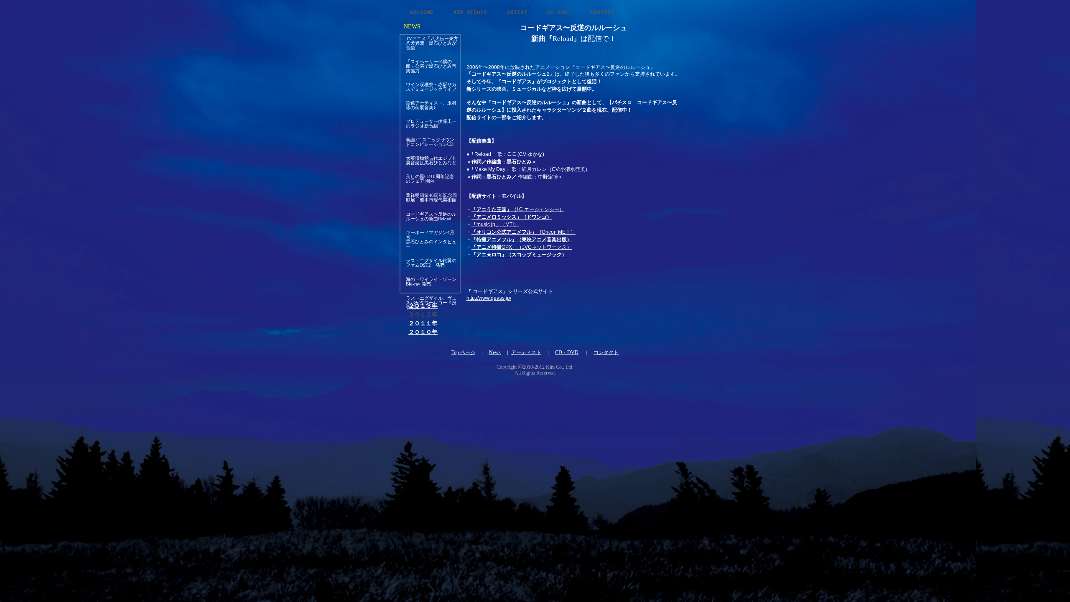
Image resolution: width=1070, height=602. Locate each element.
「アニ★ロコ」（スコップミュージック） (519, 255)
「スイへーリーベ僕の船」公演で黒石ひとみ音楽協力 (431, 66)
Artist (518, 13)
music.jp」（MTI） (495, 224)
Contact (602, 13)
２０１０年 (423, 332)
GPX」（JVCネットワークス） (521, 247)
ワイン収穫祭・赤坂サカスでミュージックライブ (431, 87)
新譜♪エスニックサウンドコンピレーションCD (430, 142)
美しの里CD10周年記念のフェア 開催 (430, 179)
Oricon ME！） (523, 232)
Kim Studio (471, 13)
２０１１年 (423, 323)
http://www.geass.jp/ (488, 298)
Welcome (423, 13)
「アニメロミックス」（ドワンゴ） (511, 217)
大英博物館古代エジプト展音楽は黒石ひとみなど (431, 160)
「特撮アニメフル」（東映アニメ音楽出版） (521, 239)
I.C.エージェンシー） (517, 209)
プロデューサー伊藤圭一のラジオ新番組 (431, 123)
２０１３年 (423, 306)
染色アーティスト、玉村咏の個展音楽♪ (431, 105)
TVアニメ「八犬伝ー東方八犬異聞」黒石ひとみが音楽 (432, 43)
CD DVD (560, 13)
